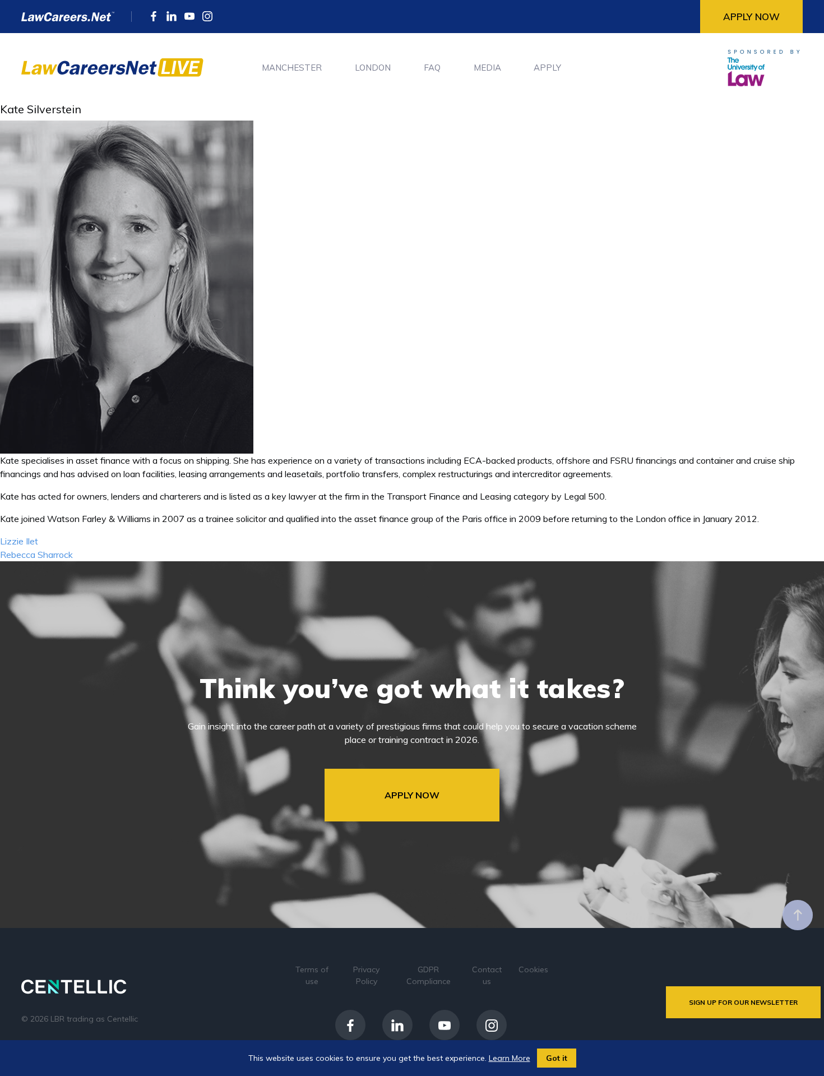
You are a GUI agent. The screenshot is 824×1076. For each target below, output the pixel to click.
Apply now (751, 16)
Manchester (292, 67)
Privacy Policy (366, 975)
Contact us (487, 975)
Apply (547, 67)
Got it (556, 1058)
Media (487, 67)
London (373, 67)
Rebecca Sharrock (36, 554)
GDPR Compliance (428, 975)
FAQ (432, 67)
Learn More (509, 1058)
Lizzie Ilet (19, 541)
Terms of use (311, 975)
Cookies (533, 969)
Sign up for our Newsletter (743, 1002)
